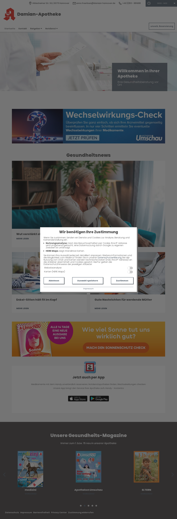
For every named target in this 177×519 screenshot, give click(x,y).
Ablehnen (54, 280)
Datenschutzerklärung (110, 257)
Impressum (88, 288)
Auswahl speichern (87, 280)
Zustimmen (122, 280)
